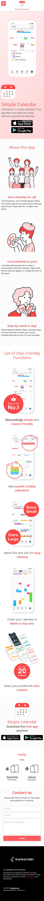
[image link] (22, 123)
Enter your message (14, 822)
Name (7, 808)
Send (22, 838)
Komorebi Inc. (14, 888)
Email (7, 815)
